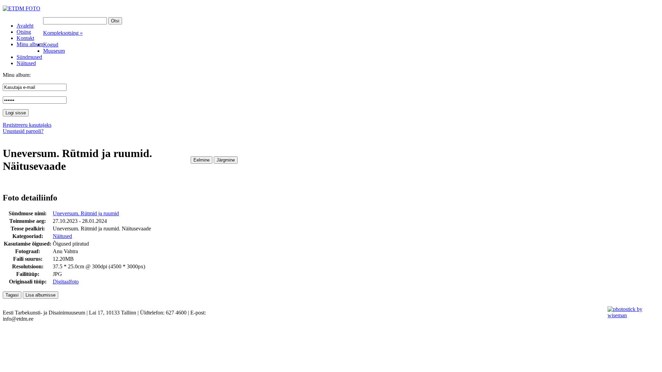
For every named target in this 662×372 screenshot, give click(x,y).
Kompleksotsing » (63, 33)
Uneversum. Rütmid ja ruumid (86, 213)
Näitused (62, 236)
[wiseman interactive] (631, 315)
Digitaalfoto (66, 282)
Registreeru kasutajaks (27, 125)
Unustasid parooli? (23, 131)
